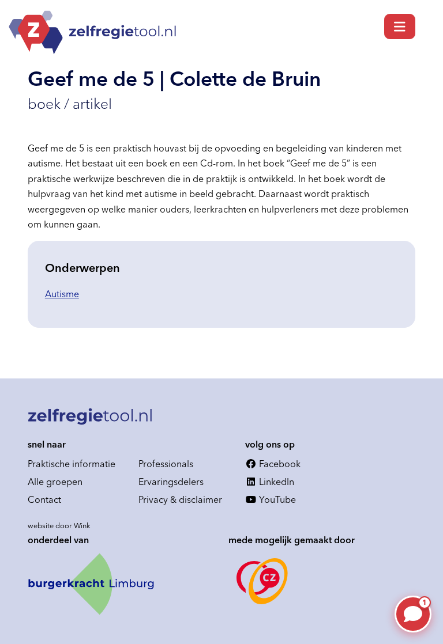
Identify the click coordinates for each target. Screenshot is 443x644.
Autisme (62, 294)
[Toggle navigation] (399, 26)
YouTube (276, 499)
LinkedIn (275, 481)
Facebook (279, 463)
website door (59, 525)
